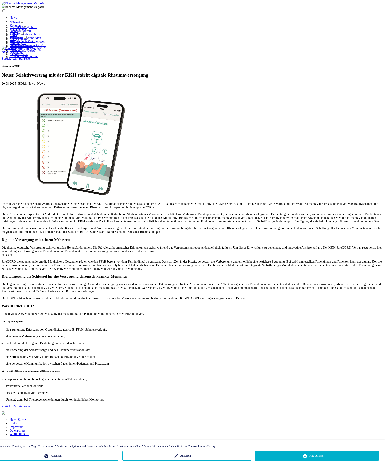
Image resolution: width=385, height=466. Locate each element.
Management (18, 29)
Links (13, 423)
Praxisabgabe (18, 43)
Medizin (15, 21)
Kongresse (16, 25)
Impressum (16, 427)
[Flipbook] (9, 48)
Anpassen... (186, 455)
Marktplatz (16, 37)
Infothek (15, 33)
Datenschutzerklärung (201, 446)
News (13, 17)
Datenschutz (17, 430)
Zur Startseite (21, 406)
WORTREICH (19, 434)
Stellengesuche (19, 54)
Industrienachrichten (22, 41)
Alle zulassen (316, 455)
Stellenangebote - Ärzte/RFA (28, 47)
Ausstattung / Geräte (22, 50)
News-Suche (18, 419)
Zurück (6, 406)
